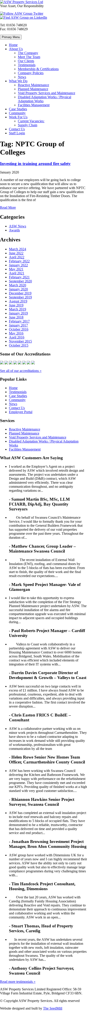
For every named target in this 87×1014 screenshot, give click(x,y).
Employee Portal (20, 412)
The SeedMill (52, 1008)
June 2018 (16, 317)
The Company (28, 53)
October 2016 (18, 329)
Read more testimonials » (17, 981)
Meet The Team (29, 57)
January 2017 (18, 325)
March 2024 (17, 249)
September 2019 (20, 297)
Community (17, 113)
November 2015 (20, 341)
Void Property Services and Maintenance (46, 93)
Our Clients (26, 61)
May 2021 (16, 269)
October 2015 (18, 345)
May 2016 (16, 333)
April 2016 (16, 337)
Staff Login (17, 133)
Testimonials (26, 65)
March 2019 (17, 309)
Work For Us (18, 117)
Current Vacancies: (31, 121)
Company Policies (31, 73)
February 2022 (19, 261)
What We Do (18, 81)
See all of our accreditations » (20, 371)
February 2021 (19, 277)
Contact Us (17, 129)
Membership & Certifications (38, 69)
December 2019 (20, 293)
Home (13, 45)
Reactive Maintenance (33, 85)
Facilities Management (34, 105)
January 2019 (18, 313)
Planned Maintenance (33, 89)
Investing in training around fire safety (35, 163)
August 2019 (18, 301)
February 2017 (19, 321)
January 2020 (18, 289)
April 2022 (16, 257)
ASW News (17, 226)
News (22, 77)
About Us (16, 49)
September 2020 (20, 281)
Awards (14, 230)
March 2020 (17, 285)
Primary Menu (11, 37)
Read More (8, 207)
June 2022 (16, 253)
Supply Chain (27, 125)
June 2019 (16, 305)
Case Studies (18, 109)
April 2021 (16, 273)
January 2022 (18, 265)
